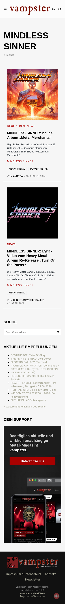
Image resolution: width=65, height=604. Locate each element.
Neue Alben (16, 126)
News (31, 126)
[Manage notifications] (56, 596)
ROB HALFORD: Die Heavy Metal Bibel (33, 389)
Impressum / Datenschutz (23, 574)
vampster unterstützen (32, 593)
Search (58, 332)
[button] (5, 9)
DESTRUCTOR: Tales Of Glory (28, 355)
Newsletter (32, 579)
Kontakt (50, 574)
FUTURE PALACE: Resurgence (28, 400)
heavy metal (17, 168)
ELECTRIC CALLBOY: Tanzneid (29, 362)
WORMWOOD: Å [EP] (23, 372)
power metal (38, 168)
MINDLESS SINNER (20, 161)
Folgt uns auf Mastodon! (32, 596)
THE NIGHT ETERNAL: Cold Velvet (31, 358)
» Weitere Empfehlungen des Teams (25, 406)
